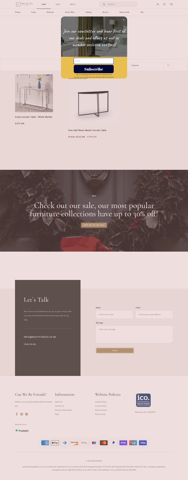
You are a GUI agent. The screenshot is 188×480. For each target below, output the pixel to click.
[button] (124, 19)
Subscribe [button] (93, 69)
